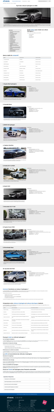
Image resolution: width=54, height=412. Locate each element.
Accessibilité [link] (35, 410)
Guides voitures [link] (32, 404)
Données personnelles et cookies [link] (18, 410)
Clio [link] (19, 401)
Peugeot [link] (8, 402)
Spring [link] (19, 403)
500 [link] (19, 404)
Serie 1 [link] (19, 407)
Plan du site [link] (38, 410)
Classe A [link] (20, 405)
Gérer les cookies (43, 410)
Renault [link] (8, 403)
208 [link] (19, 402)
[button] (15, 30)
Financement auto (24, 1)
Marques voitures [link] (33, 405)
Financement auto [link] (33, 402)
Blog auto (29, 1)
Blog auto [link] (32, 406)
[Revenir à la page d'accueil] (6, 1)
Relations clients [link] (31, 410)
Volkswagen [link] (8, 405)
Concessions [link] (32, 403)
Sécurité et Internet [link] (25, 410)
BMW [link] (7, 406)
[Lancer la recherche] (49, 1)
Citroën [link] (8, 404)
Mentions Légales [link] (10, 410)
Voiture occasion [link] (9, 401)
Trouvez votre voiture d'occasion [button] (16, 1)
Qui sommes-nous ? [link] (33, 401)
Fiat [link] (7, 407)
